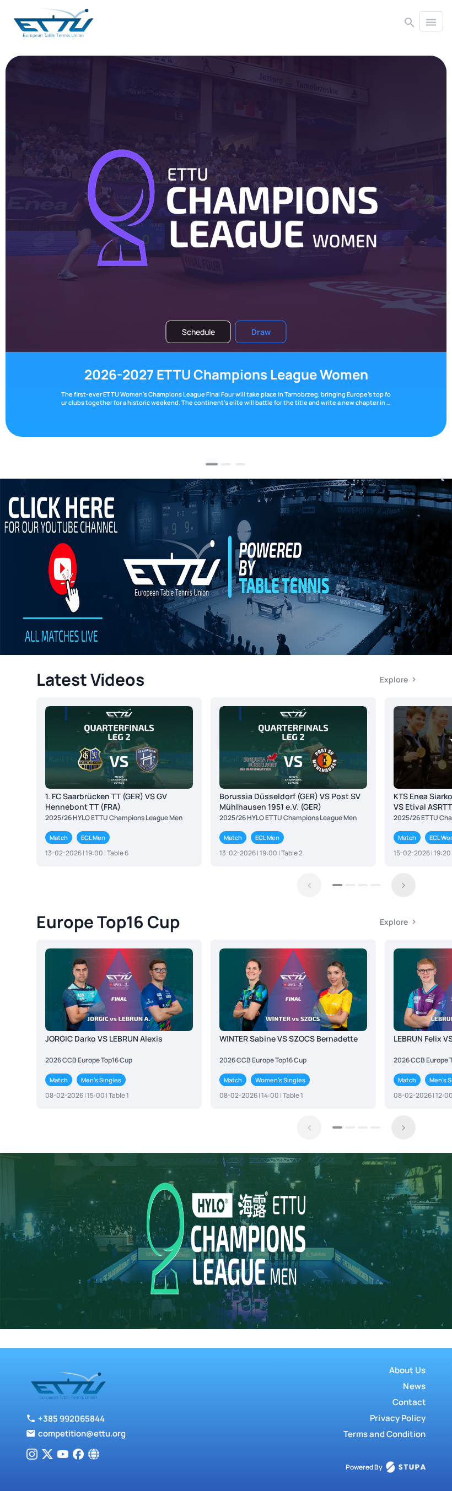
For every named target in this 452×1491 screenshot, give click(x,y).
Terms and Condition (384, 1434)
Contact (409, 1402)
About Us (407, 1370)
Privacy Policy (398, 1418)
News (414, 1386)
